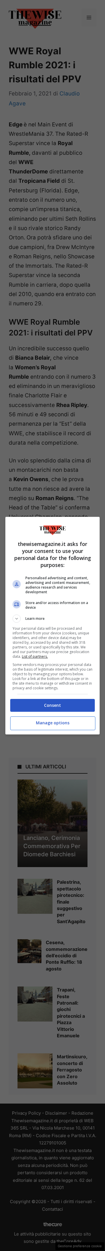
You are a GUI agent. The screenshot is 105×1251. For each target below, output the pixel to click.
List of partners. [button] (35, 656)
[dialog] (52, 626)
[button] (52, 619)
